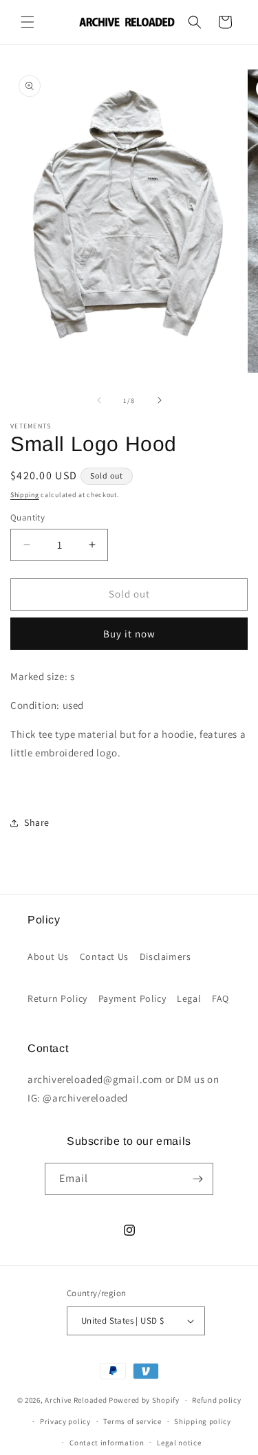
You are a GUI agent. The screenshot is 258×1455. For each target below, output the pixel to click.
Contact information (106, 1442)
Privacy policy (65, 1421)
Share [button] (37, 822)
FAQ (220, 998)
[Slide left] (99, 400)
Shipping (24, 494)
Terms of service (132, 1421)
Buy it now (129, 633)
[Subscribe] (197, 1179)
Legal (189, 998)
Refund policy (216, 1400)
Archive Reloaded (76, 1400)
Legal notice (179, 1442)
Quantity (27, 517)
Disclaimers (165, 956)
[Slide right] (159, 400)
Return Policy (57, 998)
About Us (48, 956)
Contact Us (104, 956)
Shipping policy (202, 1421)
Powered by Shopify (144, 1400)
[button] (27, 22)
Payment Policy (132, 998)
